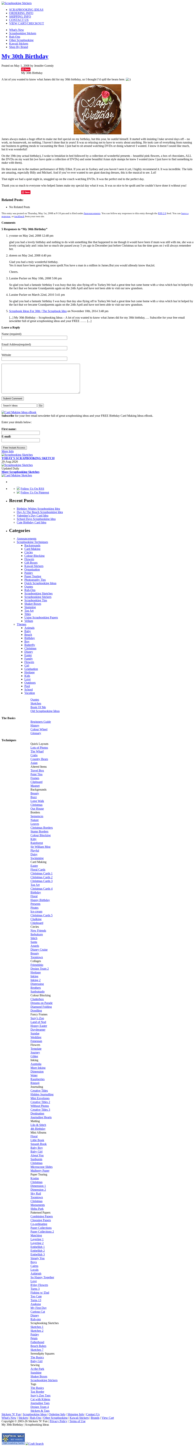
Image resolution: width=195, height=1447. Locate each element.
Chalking (36, 919)
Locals (34, 1269)
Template (36, 1048)
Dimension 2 (38, 1189)
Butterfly (29, 645)
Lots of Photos (39, 747)
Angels (34, 945)
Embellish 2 (37, 1250)
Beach (28, 634)
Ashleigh (35, 1273)
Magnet (35, 785)
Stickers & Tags (40, 1410)
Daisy (34, 854)
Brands (95, 1417)
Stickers (23, 1417)
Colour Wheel (38, 729)
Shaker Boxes (32, 603)
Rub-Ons (14, 36)
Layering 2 (37, 1243)
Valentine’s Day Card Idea (32, 515)
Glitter (34, 1056)
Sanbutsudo (37, 991)
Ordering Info (57, 1414)
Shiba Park (37, 1208)
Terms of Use (77, 1421)
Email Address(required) (16, 344)
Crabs (34, 755)
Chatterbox (37, 999)
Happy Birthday (40, 900)
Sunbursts (36, 1159)
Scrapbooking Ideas (35, 1414)
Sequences (36, 816)
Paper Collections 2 (42, 1231)
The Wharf (37, 751)
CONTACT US (19, 20)
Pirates (34, 907)
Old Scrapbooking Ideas (45, 711)
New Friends (38, 930)
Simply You (37, 1258)
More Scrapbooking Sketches (20, 472)
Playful (34, 850)
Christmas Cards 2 (41, 877)
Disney (28, 651)
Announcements (92, 213)
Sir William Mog (40, 846)
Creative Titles (39, 1090)
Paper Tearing (32, 576)
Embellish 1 (37, 1246)
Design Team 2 (39, 968)
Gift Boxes (31, 562)
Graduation (31, 669)
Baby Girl (36, 1151)
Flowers (29, 559)
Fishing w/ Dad (39, 1292)
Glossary (35, 733)
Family (28, 658)
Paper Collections (41, 1227)
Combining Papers (41, 1216)
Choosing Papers (40, 1220)
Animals (29, 627)
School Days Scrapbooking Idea (36, 519)
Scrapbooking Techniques (32, 542)
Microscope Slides (41, 1166)
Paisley (28, 572)
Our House (37, 808)
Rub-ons (35, 1319)
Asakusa (35, 1304)
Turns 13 (35, 1300)
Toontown (36, 957)
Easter (28, 655)
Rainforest (36, 842)
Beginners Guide (40, 721)
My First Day (38, 1307)
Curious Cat (37, 1311)
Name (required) (11, 334)
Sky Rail (35, 1193)
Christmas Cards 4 (41, 888)
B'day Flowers (39, 1285)
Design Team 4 (39, 1407)
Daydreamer (37, 1029)
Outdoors (30, 682)
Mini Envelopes (40, 1098)
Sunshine (36, 1372)
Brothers (35, 987)
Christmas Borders (41, 827)
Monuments (37, 1205)
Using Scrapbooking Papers (41, 617)
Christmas (30, 648)
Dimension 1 (38, 1185)
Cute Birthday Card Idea (31, 522)
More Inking (38, 1067)
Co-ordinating (38, 1224)
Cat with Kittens (40, 1399)
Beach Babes (38, 1346)
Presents (35, 903)
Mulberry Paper (39, 1170)
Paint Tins (36, 774)
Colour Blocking (34, 555)
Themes (21, 624)
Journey (35, 1052)
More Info (8, 451)
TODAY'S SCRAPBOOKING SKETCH (28, 458)
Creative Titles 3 (40, 1109)
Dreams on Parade (41, 1003)
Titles (27, 614)
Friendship (36, 964)
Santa (33, 942)
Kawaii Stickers (18, 43)
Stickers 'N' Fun (11, 1414)
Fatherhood (37, 1342)
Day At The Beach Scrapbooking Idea (40, 512)
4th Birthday (38, 1128)
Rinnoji (34, 1083)
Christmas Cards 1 (41, 873)
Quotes (28, 586)
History (34, 725)
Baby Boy (36, 1147)
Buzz (33, 797)
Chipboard (36, 923)
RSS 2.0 (162, 213)
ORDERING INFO (21, 13)
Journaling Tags (40, 1403)
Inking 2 (35, 980)
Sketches (35, 703)
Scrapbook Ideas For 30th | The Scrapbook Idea (38, 311)
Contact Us (93, 1414)
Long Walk (37, 801)
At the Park (37, 1368)
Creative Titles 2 (40, 1102)
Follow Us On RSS (32, 488)
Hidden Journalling (42, 1094)
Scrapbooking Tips (35, 600)
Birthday (29, 638)
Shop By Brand (18, 47)
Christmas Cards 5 (41, 915)
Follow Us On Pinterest (35, 492)
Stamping (30, 607)
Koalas (34, 1178)
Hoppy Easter (38, 1025)
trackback (19, 216)
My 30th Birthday (25, 56)
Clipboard (36, 782)
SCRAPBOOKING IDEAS (26, 9)
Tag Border (37, 1391)
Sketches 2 (36, 1330)
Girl (26, 665)
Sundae (34, 1033)
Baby (27, 631)
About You (37, 1155)
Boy (27, 641)
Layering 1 (37, 1239)
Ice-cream (36, 911)
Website (6, 355)
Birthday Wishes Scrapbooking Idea (38, 508)
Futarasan (36, 1041)
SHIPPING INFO (20, 16)
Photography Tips (35, 579)
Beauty (34, 793)
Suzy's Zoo (37, 1018)
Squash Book (38, 1144)
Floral (34, 896)
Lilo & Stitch (38, 1125)
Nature (34, 820)
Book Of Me (38, 707)
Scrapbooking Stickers (22, 33)
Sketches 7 (36, 1349)
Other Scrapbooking (21, 40)
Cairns (34, 1266)
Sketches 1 (36, 1326)
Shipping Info (75, 1414)
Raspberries (37, 1079)
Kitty (33, 839)
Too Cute (36, 1296)
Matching (36, 1235)
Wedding (35, 1037)
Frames (34, 778)
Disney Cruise (39, 949)
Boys (33, 1262)
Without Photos (39, 1105)
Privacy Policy (58, 1421)
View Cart (107, 1417)
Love (27, 679)
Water (34, 1075)
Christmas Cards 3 (41, 881)
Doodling (36, 1010)
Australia (35, 1064)
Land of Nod (38, 1022)
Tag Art (29, 610)
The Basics (37, 1357)
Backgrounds (32, 545)
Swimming (37, 858)
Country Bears (39, 759)
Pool (27, 686)
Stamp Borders (39, 831)
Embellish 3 (37, 1254)
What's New (16, 29)
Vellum (28, 621)
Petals (34, 1338)
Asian (34, 762)
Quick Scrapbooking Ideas (40, 583)
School (28, 689)
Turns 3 (35, 1288)
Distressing (37, 983)
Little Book (37, 1140)
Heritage (29, 672)
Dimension (37, 1071)
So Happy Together (42, 1277)
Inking (34, 976)
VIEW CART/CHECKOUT (26, 23)
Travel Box (37, 770)
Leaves (34, 823)
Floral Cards (37, 869)
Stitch (33, 938)
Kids (27, 675)
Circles (28, 552)
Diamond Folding (41, 1006)
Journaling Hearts (41, 1117)
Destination (37, 1113)
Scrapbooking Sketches (38, 593)
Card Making (32, 548)
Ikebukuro (36, 934)
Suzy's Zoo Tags (40, 1395)
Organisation (32, 569)
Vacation (29, 693)
